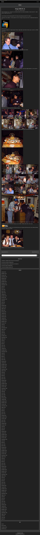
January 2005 (4, 432)
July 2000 (3, 515)
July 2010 (3, 353)
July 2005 (3, 426)
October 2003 (4, 453)
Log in (3, 523)
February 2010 (4, 361)
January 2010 (4, 362)
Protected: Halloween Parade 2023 (7, 267)
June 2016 (3, 302)
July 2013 (3, 324)
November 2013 (4, 321)
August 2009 (4, 370)
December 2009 (4, 364)
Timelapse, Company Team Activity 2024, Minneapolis (10, 260)
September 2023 (4, 276)
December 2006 (4, 417)
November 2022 (4, 283)
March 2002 (3, 483)
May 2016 (3, 303)
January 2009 (4, 381)
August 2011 (3, 338)
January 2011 (4, 348)
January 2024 (4, 272)
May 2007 (3, 410)
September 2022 (4, 284)
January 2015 (4, 313)
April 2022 (3, 289)
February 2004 (4, 447)
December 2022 (4, 281)
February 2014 (4, 316)
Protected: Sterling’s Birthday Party (7, 262)
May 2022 (3, 287)
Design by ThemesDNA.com (20, 534)
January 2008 (4, 399)
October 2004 (4, 437)
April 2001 (3, 501)
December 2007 (4, 401)
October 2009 (4, 367)
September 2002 (4, 474)
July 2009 (3, 372)
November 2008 (4, 385)
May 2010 (3, 356)
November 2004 (4, 436)
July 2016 (3, 300)
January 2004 (4, 448)
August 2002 (4, 475)
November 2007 (4, 402)
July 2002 (3, 477)
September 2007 (4, 405)
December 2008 (4, 383)
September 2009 (4, 369)
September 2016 (4, 299)
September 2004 (4, 439)
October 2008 (4, 386)
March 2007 (3, 413)
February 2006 (4, 423)
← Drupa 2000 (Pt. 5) (4, 252)
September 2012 (4, 327)
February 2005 (4, 431)
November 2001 (4, 490)
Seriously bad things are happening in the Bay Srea (10, 263)
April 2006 (3, 420)
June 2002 (3, 479)
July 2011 (3, 340)
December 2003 (4, 450)
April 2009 (3, 377)
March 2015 (3, 310)
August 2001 (4, 495)
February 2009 (4, 380)
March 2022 (3, 291)
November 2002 (4, 471)
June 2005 (3, 428)
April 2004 (3, 444)
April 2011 (3, 345)
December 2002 (4, 469)
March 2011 (3, 346)
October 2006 (4, 418)
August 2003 (4, 456)
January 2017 (4, 294)
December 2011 (4, 335)
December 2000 (4, 507)
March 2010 (3, 359)
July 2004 (3, 440)
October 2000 (4, 511)
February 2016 (4, 305)
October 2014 (4, 315)
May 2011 (3, 343)
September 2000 (4, 512)
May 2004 (3, 442)
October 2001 (4, 491)
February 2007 (4, 415)
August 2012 (4, 329)
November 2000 (4, 509)
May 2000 (3, 519)
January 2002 (4, 487)
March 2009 (3, 378)
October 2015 (4, 307)
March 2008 (3, 396)
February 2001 (4, 504)
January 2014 (4, 318)
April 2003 (3, 463)
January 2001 (4, 506)
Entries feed (4, 525)
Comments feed (4, 527)
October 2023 (4, 275)
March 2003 (3, 464)
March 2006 (3, 421)
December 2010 (4, 350)
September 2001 (4, 493)
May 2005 (3, 429)
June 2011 (3, 342)
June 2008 (3, 393)
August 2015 (4, 308)
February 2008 (4, 397)
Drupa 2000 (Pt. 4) (20, 9)
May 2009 (3, 375)
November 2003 (4, 452)
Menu (3, 1)
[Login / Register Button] (37, 1)
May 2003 (3, 461)
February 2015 (4, 311)
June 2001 (3, 498)
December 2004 (4, 434)
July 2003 (3, 458)
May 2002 (3, 480)
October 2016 (4, 297)
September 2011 (4, 337)
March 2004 (3, 445)
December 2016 (4, 295)
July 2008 (3, 391)
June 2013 (3, 326)
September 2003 (4, 455)
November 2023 (4, 273)
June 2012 (3, 332)
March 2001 (3, 503)
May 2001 (3, 499)
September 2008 (4, 388)
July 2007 (3, 409)
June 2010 (3, 354)
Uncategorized (23, 10)
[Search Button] (38, 1)
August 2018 (4, 292)
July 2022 (3, 286)
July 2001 (3, 496)
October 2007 (4, 404)
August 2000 (4, 514)
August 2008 (4, 389)
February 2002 (4, 485)
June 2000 (3, 517)
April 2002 (3, 482)
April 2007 (3, 412)
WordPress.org (4, 528)
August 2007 (4, 407)
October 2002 (4, 472)
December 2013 (4, 319)
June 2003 (3, 460)
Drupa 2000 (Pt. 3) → (35, 252)
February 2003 (4, 466)
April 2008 (3, 394)
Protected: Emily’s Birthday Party (7, 265)
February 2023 (4, 278)
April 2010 (3, 358)
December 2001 (4, 488)
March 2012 (3, 334)
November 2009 (4, 366)
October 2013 (4, 323)
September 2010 (4, 351)
